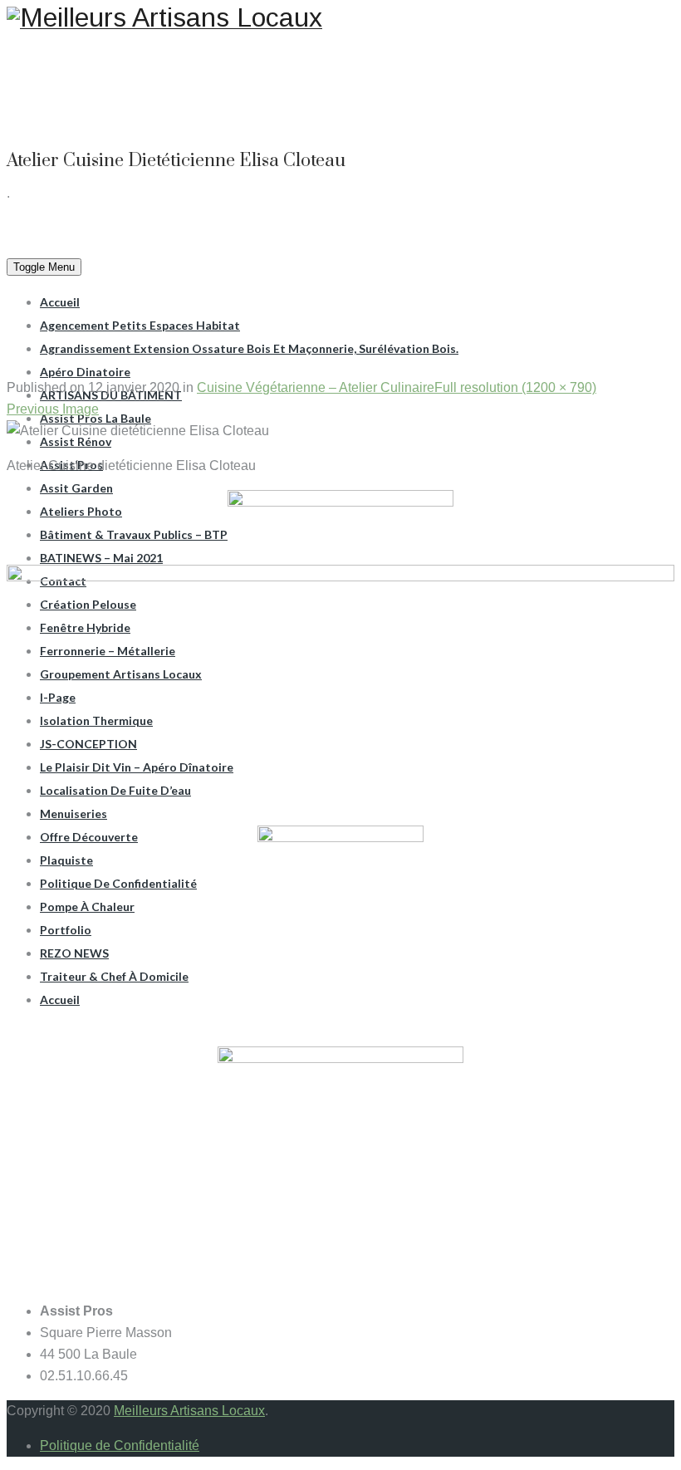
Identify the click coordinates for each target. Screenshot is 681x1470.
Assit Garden (76, 488)
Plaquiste (66, 860)
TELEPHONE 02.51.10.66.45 (499, 53)
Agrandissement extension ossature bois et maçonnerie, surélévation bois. (249, 348)
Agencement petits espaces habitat (140, 325)
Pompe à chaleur (87, 906)
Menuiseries (73, 813)
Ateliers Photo (81, 511)
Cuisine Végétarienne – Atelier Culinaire (315, 387)
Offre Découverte (89, 837)
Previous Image (53, 409)
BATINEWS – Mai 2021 (101, 558)
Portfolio (65, 930)
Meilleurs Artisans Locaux (189, 1411)
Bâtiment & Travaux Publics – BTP (134, 534)
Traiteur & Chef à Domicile (114, 976)
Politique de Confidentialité (118, 883)
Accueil (60, 302)
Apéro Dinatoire (85, 372)
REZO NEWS (74, 953)
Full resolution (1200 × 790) (515, 387)
